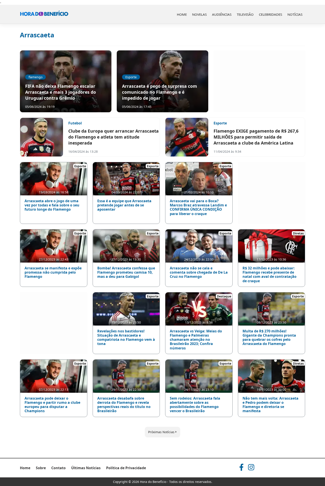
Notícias (294, 14)
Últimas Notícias (86, 467)
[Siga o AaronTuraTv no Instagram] (251, 467)
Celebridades (270, 14)
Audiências (221, 14)
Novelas (199, 14)
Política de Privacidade (126, 467)
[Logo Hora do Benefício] (44, 14)
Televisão (245, 14)
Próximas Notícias (161, 432)
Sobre (41, 467)
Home (182, 14)
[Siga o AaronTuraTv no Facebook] (241, 467)
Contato (58, 467)
